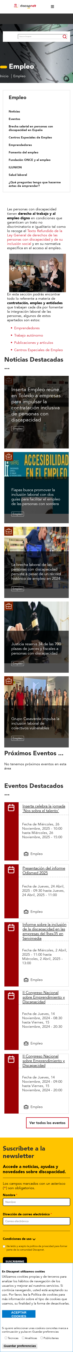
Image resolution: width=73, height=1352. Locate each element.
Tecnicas (13, 1338)
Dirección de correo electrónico (26, 1214)
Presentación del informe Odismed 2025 (44, 870)
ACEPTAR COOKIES (18, 1314)
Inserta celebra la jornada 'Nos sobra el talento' (44, 808)
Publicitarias (51, 1338)
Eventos (14, 119)
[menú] (50, 7)
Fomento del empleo (23, 152)
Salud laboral (18, 175)
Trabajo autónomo (28, 335)
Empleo (18, 428)
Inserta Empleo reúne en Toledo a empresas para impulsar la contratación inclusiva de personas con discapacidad (36, 405)
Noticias (14, 111)
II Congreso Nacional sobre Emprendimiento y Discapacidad (44, 997)
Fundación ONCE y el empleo (29, 160)
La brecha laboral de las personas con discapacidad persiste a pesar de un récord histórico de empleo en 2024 (36, 571)
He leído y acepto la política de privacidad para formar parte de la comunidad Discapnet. (37, 1248)
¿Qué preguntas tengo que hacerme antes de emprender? (35, 184)
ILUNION (15, 167)
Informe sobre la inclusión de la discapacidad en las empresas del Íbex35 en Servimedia (44, 931)
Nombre (9, 1195)
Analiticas (31, 1338)
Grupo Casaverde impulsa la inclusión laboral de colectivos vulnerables (35, 723)
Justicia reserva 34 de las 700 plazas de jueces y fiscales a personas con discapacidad (36, 649)
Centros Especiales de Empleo (30, 137)
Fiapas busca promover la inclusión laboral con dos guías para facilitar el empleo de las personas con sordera (35, 497)
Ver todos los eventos (47, 1123)
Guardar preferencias (20, 1346)
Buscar (10, 37)
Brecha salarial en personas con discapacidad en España (31, 128)
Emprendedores (20, 145)
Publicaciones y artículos (33, 343)
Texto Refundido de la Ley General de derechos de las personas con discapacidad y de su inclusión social (35, 237)
